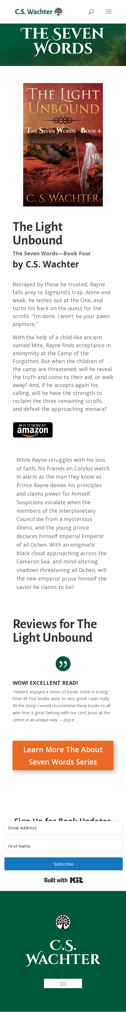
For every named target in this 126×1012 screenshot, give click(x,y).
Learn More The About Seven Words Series (63, 755)
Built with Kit (63, 880)
